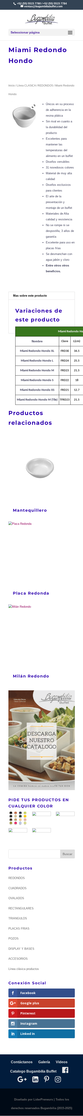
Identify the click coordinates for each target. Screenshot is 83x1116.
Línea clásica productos (23, 969)
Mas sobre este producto (30, 295)
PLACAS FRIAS (18, 928)
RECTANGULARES (21, 908)
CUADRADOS (17, 888)
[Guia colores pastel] (41, 818)
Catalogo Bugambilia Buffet (33, 1071)
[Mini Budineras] (41, 834)
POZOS (13, 938)
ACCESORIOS (18, 958)
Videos (62, 1062)
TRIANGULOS (17, 918)
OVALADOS (16, 898)
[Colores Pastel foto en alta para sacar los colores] (17, 834)
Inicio (11, 85)
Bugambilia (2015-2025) (56, 1108)
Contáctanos (22, 1062)
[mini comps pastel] (65, 818)
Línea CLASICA (26, 85)
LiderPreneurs (43, 1099)
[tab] (41, 296)
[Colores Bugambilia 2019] (17, 819)
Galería (44, 1062)
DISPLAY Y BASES (21, 948)
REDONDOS (45, 85)
